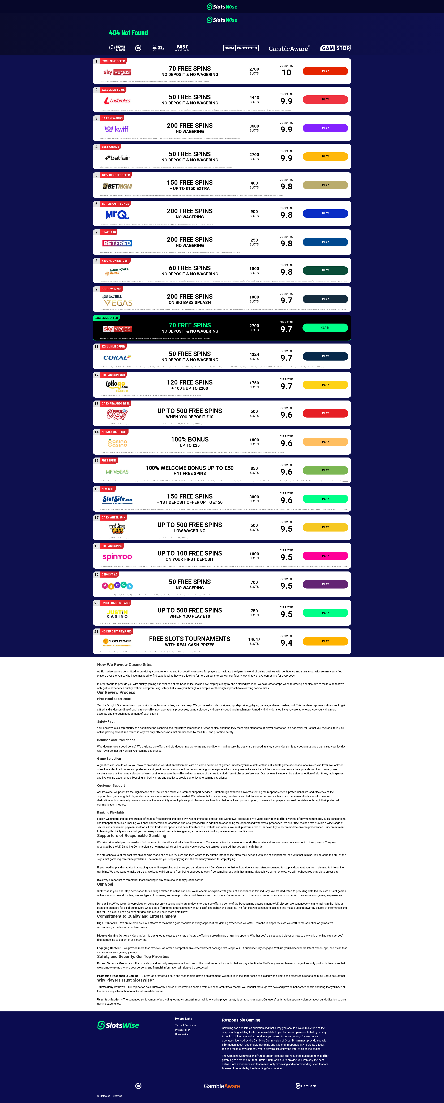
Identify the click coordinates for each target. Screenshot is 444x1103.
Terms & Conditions (185, 1025)
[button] (222, 71)
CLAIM (325, 327)
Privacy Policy (182, 1029)
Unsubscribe (182, 1034)
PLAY (325, 71)
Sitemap (117, 1095)
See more (345, 281)
